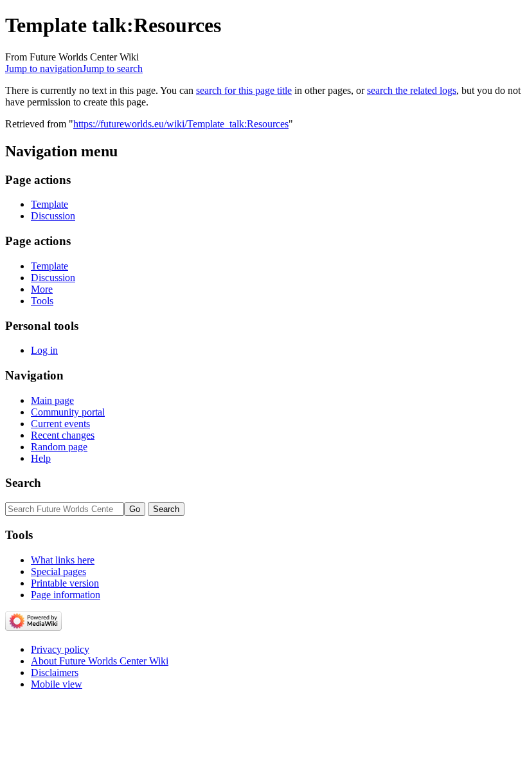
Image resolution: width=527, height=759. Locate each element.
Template (49, 204)
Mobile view (56, 684)
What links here (62, 559)
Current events (60, 423)
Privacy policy (60, 649)
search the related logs (411, 90)
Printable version (65, 583)
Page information (65, 594)
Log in (44, 350)
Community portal (68, 412)
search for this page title (244, 90)
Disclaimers (54, 672)
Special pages (58, 571)
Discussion (53, 215)
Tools (42, 300)
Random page (59, 446)
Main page (52, 400)
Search (23, 482)
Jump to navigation (43, 68)
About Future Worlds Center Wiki (99, 660)
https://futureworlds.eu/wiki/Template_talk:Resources (181, 123)
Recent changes (62, 435)
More (42, 289)
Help (41, 458)
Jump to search (112, 68)
